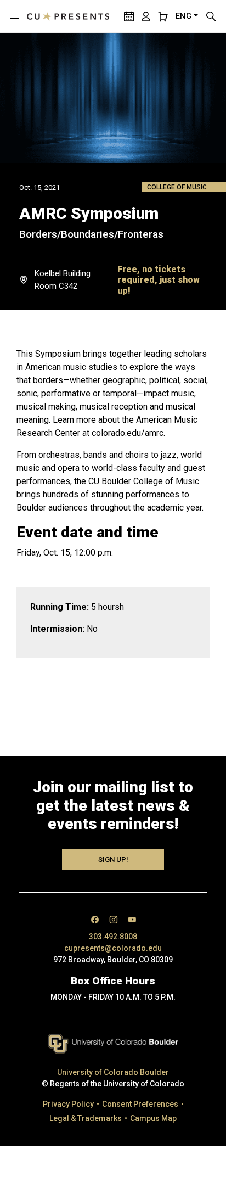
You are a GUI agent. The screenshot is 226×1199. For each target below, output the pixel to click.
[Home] (68, 16)
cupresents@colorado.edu (113, 948)
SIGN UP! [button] (113, 859)
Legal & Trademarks (85, 1118)
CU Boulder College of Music (143, 481)
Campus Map (153, 1118)
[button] (14, 16)
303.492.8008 (113, 936)
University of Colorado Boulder (113, 1072)
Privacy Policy (68, 1104)
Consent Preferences (140, 1104)
